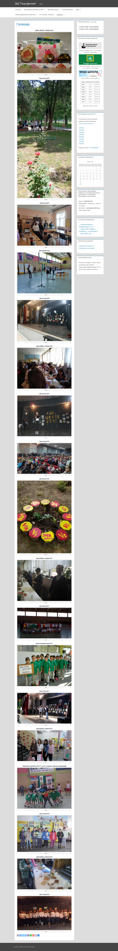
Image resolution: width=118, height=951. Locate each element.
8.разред (81, 143)
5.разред (81, 137)
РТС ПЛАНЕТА (94, 148)
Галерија (60, 14)
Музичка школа (67, 9)
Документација (53, 9)
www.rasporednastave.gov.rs (86, 123)
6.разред (81, 139)
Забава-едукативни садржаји (25, 14)
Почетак (18, 9)
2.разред (81, 130)
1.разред (81, 128)
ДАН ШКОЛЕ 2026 (86, 233)
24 (80, 179)
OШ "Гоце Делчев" (25, 3)
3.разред (81, 132)
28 (93, 179)
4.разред (81, 134)
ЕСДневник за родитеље (86, 246)
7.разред (81, 141)
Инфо (77, 9)
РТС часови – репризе (46, 14)
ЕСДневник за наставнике (86, 248)
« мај (80, 184)
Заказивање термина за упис (34, 9)
